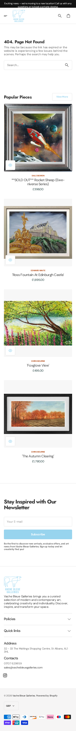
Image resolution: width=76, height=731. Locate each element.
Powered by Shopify (46, 695)
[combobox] (33, 65)
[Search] (67, 65)
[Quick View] (10, 165)
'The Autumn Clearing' (38, 456)
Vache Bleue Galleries (23, 695)
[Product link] (38, 147)
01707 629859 (13, 663)
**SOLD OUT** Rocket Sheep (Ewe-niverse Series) (38, 182)
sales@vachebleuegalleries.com (23, 667)
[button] (8, 16)
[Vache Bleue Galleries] (18, 16)
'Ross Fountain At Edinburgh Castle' (38, 275)
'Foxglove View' (38, 365)
